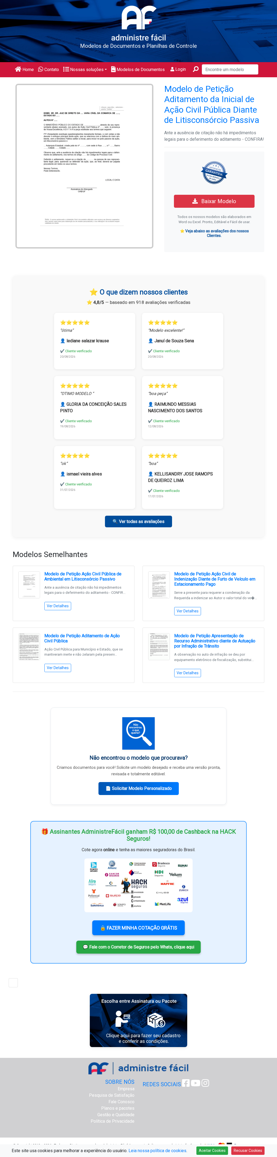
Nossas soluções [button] (86, 69)
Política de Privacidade (112, 1121)
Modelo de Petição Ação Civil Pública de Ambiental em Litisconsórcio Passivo (82, 576)
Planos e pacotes (117, 1108)
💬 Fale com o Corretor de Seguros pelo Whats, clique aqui (138, 947)
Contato (51, 69)
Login (180, 69)
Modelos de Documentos (140, 69)
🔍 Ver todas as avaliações (138, 521)
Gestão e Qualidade (115, 1114)
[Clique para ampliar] (84, 165)
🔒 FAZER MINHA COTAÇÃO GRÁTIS (138, 928)
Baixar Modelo (218, 201)
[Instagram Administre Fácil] (205, 1084)
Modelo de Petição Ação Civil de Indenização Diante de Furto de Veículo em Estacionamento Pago (214, 579)
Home (27, 69)
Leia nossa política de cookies (157, 1150)
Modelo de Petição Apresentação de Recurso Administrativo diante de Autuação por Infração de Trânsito (214, 641)
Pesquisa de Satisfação (111, 1095)
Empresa (126, 1088)
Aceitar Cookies (212, 1150)
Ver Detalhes (58, 606)
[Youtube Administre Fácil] (195, 1084)
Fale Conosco (121, 1101)
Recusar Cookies (248, 1150)
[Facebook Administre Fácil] (186, 1084)
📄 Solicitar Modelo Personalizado (138, 788)
